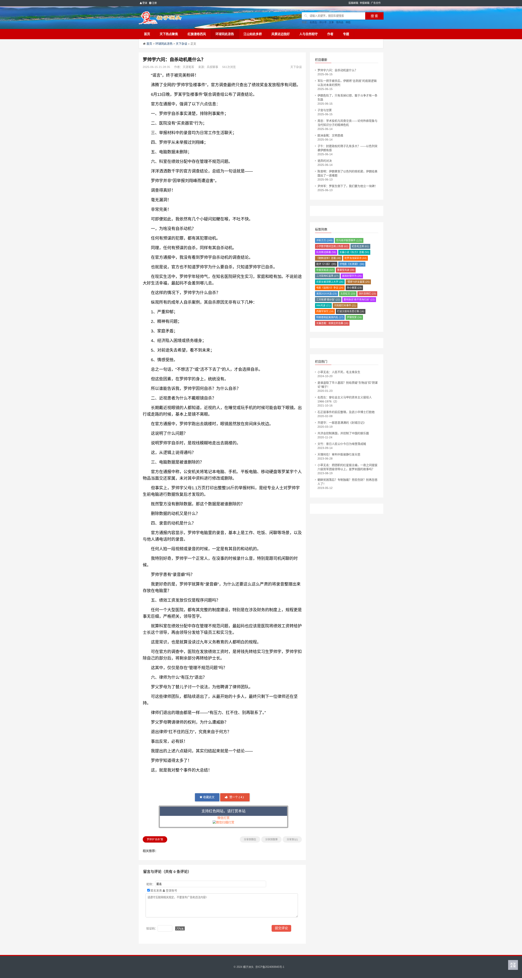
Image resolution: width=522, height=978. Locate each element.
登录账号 (171, 890)
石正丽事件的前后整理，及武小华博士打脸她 (346, 412)
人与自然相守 (308, 34)
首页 (147, 34)
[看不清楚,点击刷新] (180, 928)
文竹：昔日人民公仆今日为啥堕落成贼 (341, 443)
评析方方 (324, 240)
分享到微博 (271, 839)
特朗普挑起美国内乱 (329, 317)
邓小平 (323, 22)
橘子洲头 (248, 966)
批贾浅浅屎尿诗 (355, 258)
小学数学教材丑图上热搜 (332, 246)
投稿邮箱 (353, 3)
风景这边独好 (280, 34)
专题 (346, 34)
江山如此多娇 (252, 34)
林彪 (348, 22)
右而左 (313, 22)
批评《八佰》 (326, 264)
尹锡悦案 (354, 317)
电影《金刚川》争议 (329, 287)
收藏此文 (208, 797)
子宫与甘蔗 (324, 110)
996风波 (323, 305)
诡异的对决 (324, 160)
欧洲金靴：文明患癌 (330, 135)
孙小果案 (354, 287)
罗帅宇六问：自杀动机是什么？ (337, 70)
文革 (331, 22)
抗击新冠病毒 (326, 252)
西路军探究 (325, 311)
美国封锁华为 (352, 276)
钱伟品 (339, 22)
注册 (154, 3)
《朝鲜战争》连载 (328, 258)
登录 (144, 3)
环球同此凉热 (225, 34)
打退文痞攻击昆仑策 (350, 311)
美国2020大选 (326, 293)
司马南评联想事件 (349, 240)
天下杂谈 (181, 43)
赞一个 (236, 797)
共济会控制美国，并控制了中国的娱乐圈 (343, 433)
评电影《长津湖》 (352, 264)
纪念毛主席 (360, 246)
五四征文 (347, 293)
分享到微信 (250, 839)
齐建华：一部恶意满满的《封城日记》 (341, 422)
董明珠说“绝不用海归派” (359, 299)
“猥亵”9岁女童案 (358, 281)
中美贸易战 (325, 270)
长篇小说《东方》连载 (354, 252)
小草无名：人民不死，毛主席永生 (338, 372)
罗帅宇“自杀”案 (155, 839)
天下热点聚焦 (169, 34)
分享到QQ (292, 839)
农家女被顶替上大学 (329, 281)
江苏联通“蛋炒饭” (328, 299)
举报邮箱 (364, 3)
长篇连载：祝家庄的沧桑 (332, 323)
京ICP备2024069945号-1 (269, 966)
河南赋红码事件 (345, 305)
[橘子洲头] (170, 17)
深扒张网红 (367, 293)
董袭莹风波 (345, 270)
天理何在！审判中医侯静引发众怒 (338, 454)
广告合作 (376, 3)
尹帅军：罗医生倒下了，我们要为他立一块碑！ (347, 186)
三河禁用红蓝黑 (327, 276)
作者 (330, 34)
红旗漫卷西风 (197, 34)
